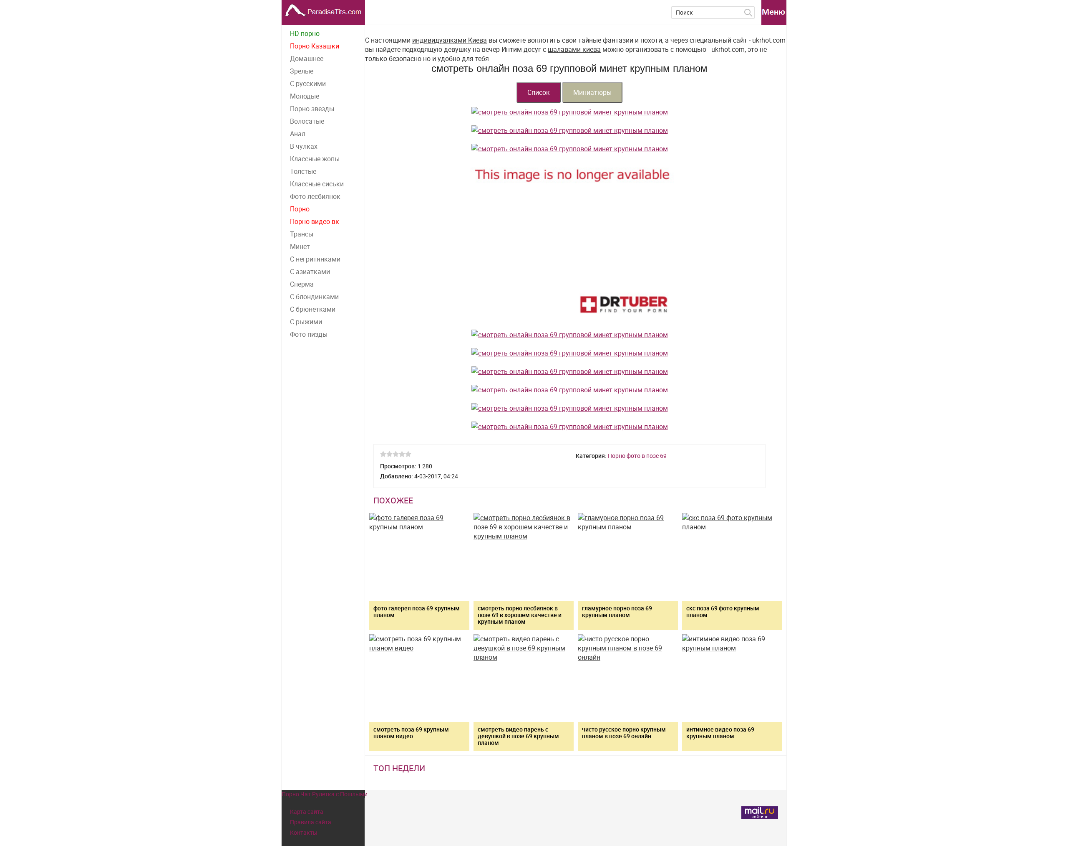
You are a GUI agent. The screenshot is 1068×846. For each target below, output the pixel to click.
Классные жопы (315, 158)
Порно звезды (312, 108)
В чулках (303, 146)
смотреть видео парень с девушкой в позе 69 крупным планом (518, 736)
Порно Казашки (314, 46)
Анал (297, 133)
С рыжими (306, 321)
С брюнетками (312, 309)
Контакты (303, 832)
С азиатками (310, 271)
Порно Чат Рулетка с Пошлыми (325, 794)
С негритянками (315, 259)
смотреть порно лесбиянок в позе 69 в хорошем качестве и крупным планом (520, 614)
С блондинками (314, 296)
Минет (300, 246)
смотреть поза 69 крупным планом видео (411, 732)
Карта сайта (306, 812)
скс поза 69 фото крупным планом (722, 611)
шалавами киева (574, 49)
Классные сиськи (317, 183)
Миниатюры (592, 92)
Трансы (301, 234)
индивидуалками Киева (449, 40)
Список (538, 92)
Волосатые (307, 121)
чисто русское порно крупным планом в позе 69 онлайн (624, 732)
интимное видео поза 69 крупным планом (720, 732)
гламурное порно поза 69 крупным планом (617, 611)
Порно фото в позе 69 (637, 456)
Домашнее (306, 58)
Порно (300, 208)
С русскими (308, 83)
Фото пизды (308, 334)
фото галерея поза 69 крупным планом (416, 611)
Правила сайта (310, 822)
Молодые (304, 96)
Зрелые (301, 71)
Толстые (303, 171)
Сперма (302, 284)
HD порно (305, 33)
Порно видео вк (314, 221)
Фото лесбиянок (315, 196)
